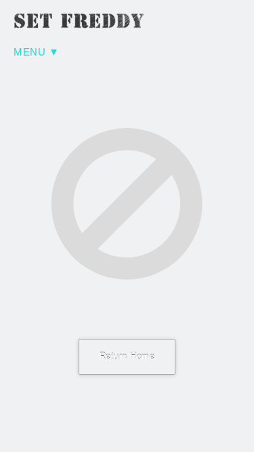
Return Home (127, 356)
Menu (29, 52)
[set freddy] (81, 21)
